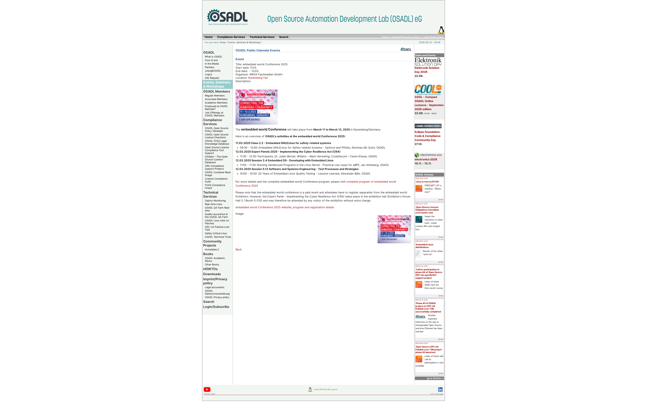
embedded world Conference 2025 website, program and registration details (285, 207)
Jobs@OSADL (213, 70)
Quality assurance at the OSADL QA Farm (216, 215)
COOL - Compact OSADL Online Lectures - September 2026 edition (429, 103)
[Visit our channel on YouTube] (207, 391)
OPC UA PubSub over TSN (217, 228)
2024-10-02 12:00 (421, 178)
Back (239, 249)
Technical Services (210, 194)
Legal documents (214, 287)
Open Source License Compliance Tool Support (217, 150)
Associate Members (216, 99)
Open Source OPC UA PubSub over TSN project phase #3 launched (428, 349)
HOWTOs (210, 269)
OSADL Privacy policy (217, 297)
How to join (211, 60)
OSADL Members (216, 91)
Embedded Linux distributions (424, 246)
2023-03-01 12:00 (421, 241)
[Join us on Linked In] (440, 392)
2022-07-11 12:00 (421, 266)
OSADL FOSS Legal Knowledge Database (217, 142)
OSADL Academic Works (215, 259)
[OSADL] (405, 53)
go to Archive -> (435, 378)
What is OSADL (213, 56)
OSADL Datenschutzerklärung (217, 292)
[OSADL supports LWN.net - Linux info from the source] (323, 391)
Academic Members (216, 102)
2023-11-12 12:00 (421, 204)
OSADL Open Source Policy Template (216, 129)
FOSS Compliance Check (215, 186)
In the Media (212, 63)
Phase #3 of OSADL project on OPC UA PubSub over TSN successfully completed (428, 307)
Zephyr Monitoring (215, 200)
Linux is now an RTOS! (427, 181)
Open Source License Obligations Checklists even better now (427, 210)
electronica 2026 (426, 159)
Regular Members (215, 95)
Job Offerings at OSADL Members (214, 114)
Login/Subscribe (432, 37)
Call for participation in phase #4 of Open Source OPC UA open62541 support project (428, 273)
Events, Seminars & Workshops (244, 42)
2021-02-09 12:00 (421, 343)
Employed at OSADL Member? (216, 107)
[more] (441, 199)
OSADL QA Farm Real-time (217, 209)
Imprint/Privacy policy (406, 37)
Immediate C (212, 249)
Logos (208, 74)
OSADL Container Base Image (218, 174)
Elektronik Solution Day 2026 (427, 70)
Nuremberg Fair (258, 77)
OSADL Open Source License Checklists (216, 136)
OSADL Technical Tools (218, 236)
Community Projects (212, 243)
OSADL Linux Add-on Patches (217, 222)
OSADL (208, 52)
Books (208, 254)
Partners (209, 67)
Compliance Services (212, 122)
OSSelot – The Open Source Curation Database (216, 159)
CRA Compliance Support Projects (214, 167)
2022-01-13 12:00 (421, 300)
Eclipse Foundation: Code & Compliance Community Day (428, 136)
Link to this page (436, 394)
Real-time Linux (213, 204)
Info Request (212, 77)
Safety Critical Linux (216, 233)
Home (385, 37)
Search (208, 302)
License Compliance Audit (216, 180)
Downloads (212, 274)
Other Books (212, 264)
